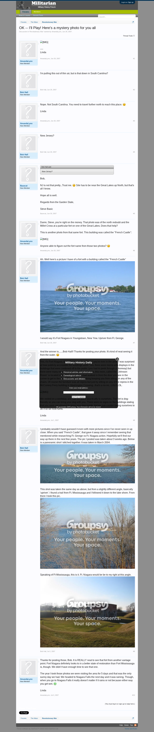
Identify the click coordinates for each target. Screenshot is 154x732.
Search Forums (24, 15)
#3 (134, 121)
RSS (135, 725)
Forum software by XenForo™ (38, 729)
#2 (134, 90)
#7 (134, 343)
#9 (134, 651)
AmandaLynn (56, 31)
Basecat (23, 186)
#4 (134, 152)
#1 (134, 58)
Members (37, 12)
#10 (133, 695)
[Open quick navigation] (133, 22)
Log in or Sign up (127, 2)
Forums (25, 12)
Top (131, 725)
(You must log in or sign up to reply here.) (120, 704)
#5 (134, 213)
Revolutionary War (36, 31)
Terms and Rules (131, 729)
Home (126, 725)
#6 (134, 250)
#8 (134, 420)
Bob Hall (24, 92)
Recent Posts (38, 15)
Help (121, 725)
